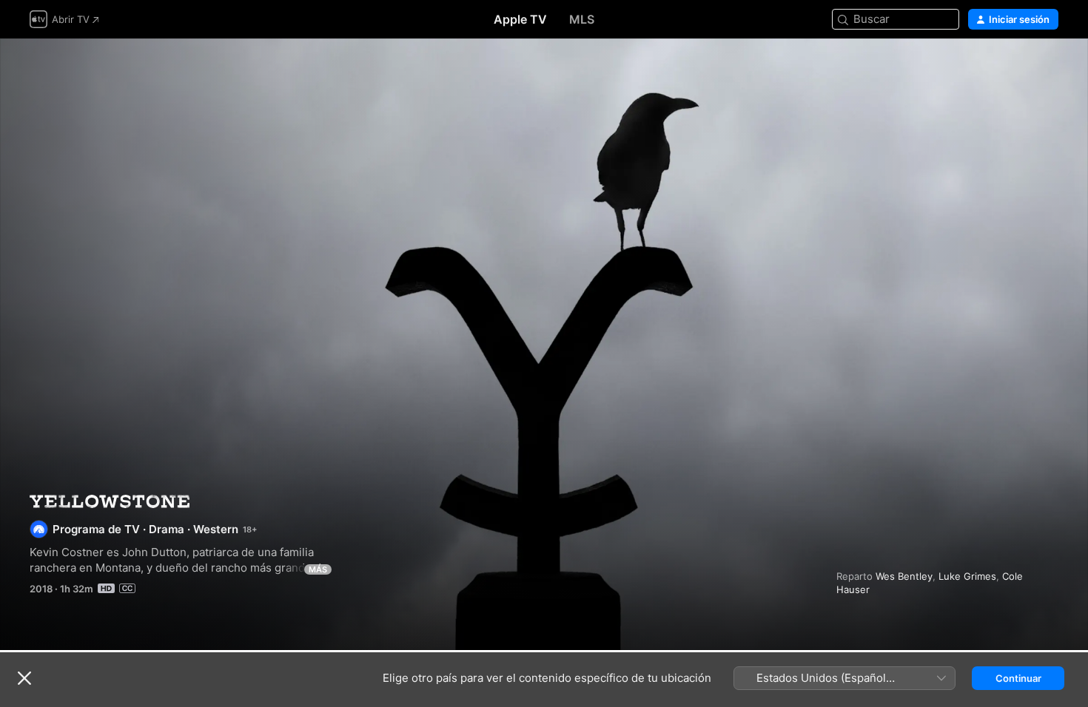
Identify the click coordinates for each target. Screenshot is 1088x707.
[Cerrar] (24, 678)
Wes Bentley (904, 576)
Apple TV (520, 19)
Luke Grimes (967, 576)
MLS (581, 19)
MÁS (318, 569)
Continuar (1018, 678)
